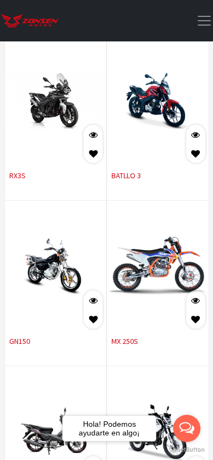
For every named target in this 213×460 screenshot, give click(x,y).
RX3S (17, 175)
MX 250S (124, 341)
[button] (93, 153)
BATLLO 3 (126, 175)
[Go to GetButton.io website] (186, 449)
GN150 (19, 341)
